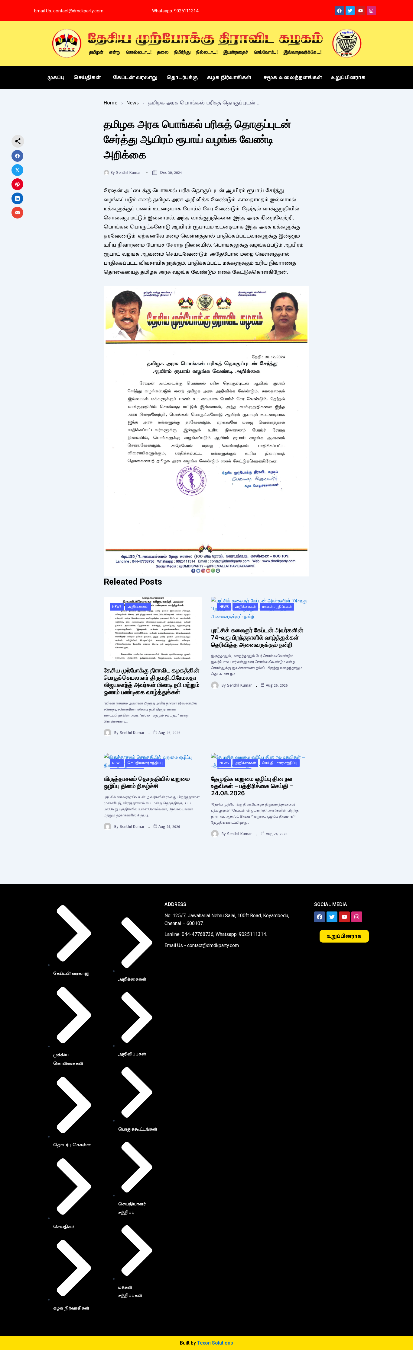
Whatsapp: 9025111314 (175, 11)
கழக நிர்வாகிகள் (229, 77)
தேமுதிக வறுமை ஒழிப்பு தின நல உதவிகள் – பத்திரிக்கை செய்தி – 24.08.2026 (252, 786)
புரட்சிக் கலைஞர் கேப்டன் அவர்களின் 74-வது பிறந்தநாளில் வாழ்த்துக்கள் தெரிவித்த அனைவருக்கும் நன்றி (257, 637)
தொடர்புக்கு (182, 77)
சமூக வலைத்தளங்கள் (292, 77)
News (132, 102)
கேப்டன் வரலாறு (135, 77)
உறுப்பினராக (348, 77)
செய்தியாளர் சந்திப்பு (145, 763)
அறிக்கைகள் (138, 607)
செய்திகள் (87, 77)
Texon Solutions (215, 1343)
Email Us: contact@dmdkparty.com (68, 11)
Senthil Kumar (128, 172)
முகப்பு (55, 77)
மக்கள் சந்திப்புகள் (277, 607)
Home (110, 102)
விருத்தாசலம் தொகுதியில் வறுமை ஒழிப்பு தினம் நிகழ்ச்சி (147, 782)
